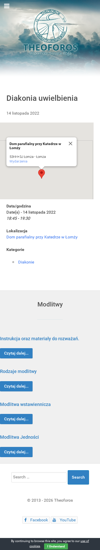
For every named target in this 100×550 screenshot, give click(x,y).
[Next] (90, 394)
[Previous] (9, 394)
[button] (41, 174)
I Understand (56, 546)
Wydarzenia (18, 161)
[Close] (70, 143)
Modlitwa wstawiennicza (25, 404)
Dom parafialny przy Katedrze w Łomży (42, 237)
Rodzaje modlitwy (18, 371)
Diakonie (26, 262)
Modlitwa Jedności (19, 437)
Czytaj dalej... (16, 353)
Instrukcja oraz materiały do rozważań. (39, 338)
